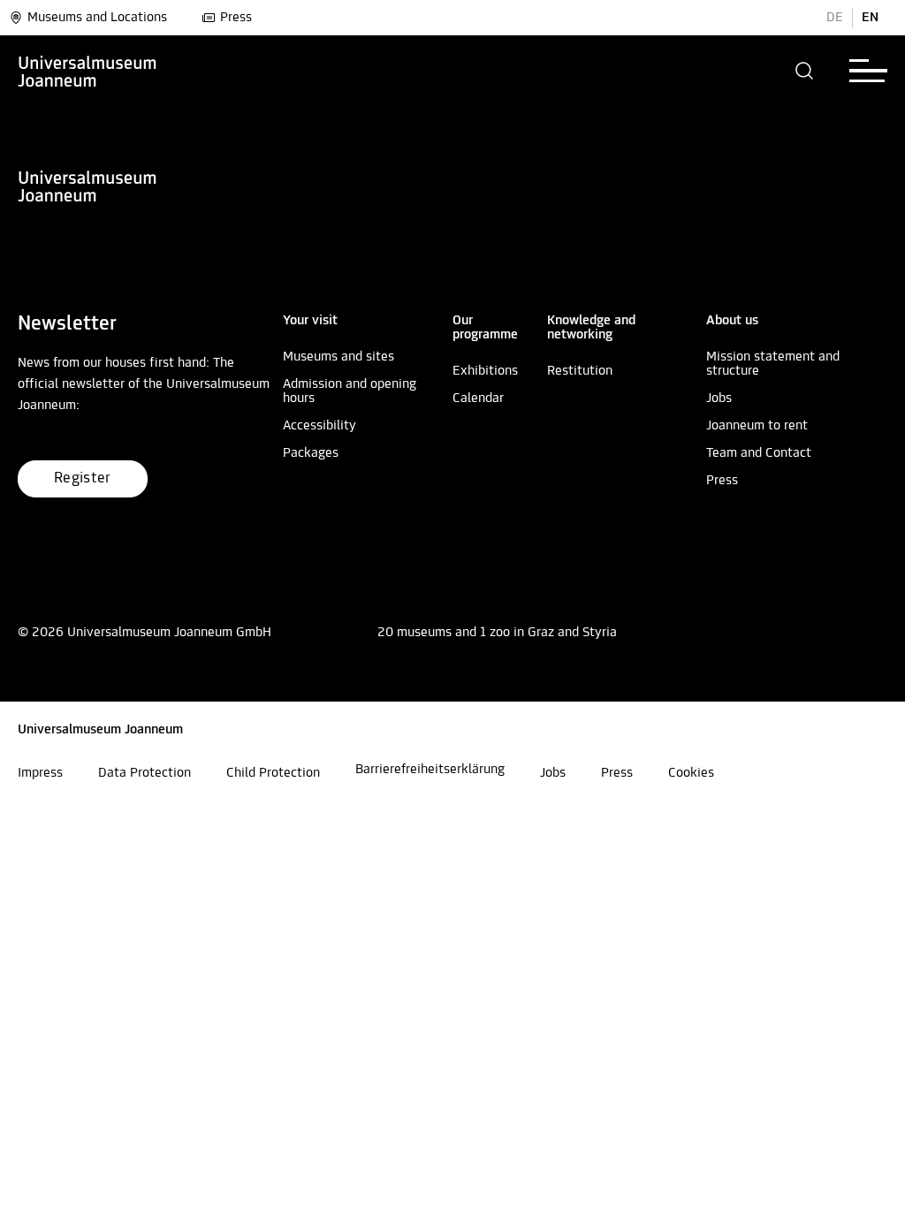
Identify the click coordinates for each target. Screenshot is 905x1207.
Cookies (691, 773)
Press (236, 18)
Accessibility (319, 426)
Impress (40, 773)
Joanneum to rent (757, 426)
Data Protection (144, 773)
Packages (310, 453)
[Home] (87, 70)
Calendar (478, 398)
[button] (804, 70)
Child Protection (273, 773)
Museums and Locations (97, 18)
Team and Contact (758, 453)
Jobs (719, 398)
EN (870, 18)
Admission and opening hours (349, 391)
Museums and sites (338, 357)
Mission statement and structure (773, 364)
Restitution (579, 371)
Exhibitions (485, 371)
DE (834, 18)
